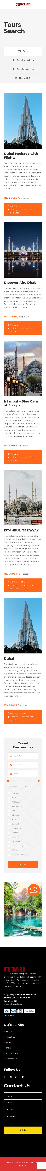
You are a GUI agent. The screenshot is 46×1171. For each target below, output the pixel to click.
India (8, 1048)
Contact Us (11, 1058)
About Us (10, 1037)
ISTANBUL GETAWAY (21, 530)
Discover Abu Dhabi (20, 283)
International (12, 1053)
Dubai (9, 658)
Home (9, 1031)
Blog (8, 1042)
